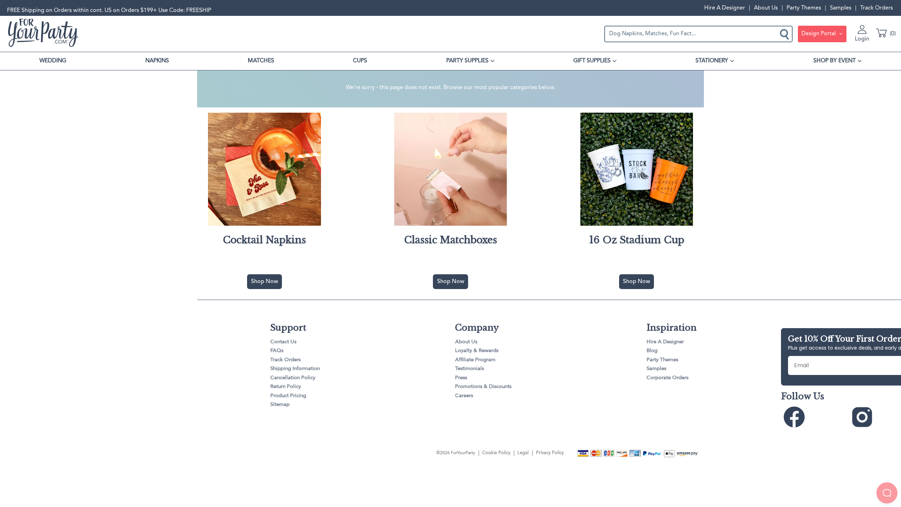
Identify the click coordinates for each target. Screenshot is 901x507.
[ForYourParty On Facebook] (814, 417)
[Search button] (785, 33)
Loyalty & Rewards (476, 350)
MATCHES (261, 61)
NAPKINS (157, 61)
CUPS (360, 61)
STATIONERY (711, 61)
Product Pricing (288, 396)
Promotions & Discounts (483, 386)
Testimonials (469, 368)
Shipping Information (295, 368)
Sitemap (280, 404)
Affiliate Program (475, 360)
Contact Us (283, 342)
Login (862, 39)
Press (461, 378)
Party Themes (804, 8)
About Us (766, 8)
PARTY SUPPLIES (467, 61)
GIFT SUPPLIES (592, 61)
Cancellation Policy (292, 378)
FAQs (276, 350)
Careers (464, 396)
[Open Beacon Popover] (886, 492)
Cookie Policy (496, 453)
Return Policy (285, 386)
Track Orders (876, 8)
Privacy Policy (550, 453)
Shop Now (264, 281)
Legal (523, 453)
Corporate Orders (667, 378)
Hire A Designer (724, 8)
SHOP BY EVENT (834, 61)
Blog (652, 350)
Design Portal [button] (819, 34)
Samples (840, 8)
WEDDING (52, 61)
